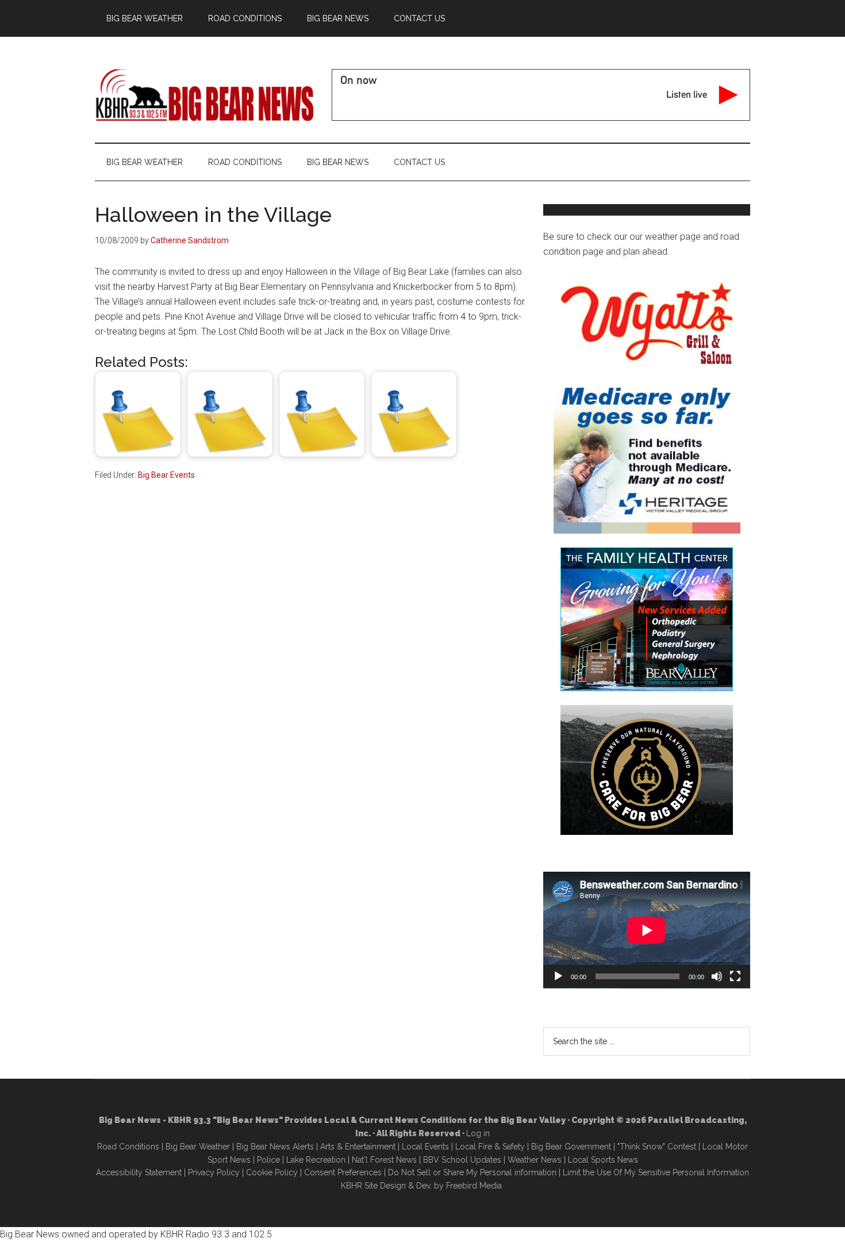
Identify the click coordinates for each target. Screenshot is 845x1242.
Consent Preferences (343, 1172)
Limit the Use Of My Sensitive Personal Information (656, 1172)
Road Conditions (128, 1146)
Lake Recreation (315, 1159)
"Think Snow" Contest (656, 1146)
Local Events (425, 1146)
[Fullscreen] (735, 976)
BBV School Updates (462, 1159)
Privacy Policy (214, 1172)
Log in (478, 1133)
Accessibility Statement (139, 1172)
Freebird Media (474, 1185)
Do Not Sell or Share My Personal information (472, 1172)
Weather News (535, 1159)
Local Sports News (603, 1159)
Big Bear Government (571, 1146)
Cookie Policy (272, 1172)
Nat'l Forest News (384, 1159)
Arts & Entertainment (357, 1146)
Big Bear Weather (198, 1146)
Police (268, 1159)
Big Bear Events (166, 475)
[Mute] (717, 976)
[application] (646, 930)
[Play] (558, 976)
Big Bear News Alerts (275, 1146)
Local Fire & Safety (490, 1146)
